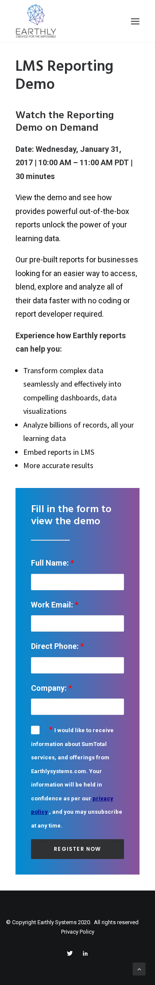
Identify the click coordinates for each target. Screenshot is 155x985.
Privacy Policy (77, 931)
